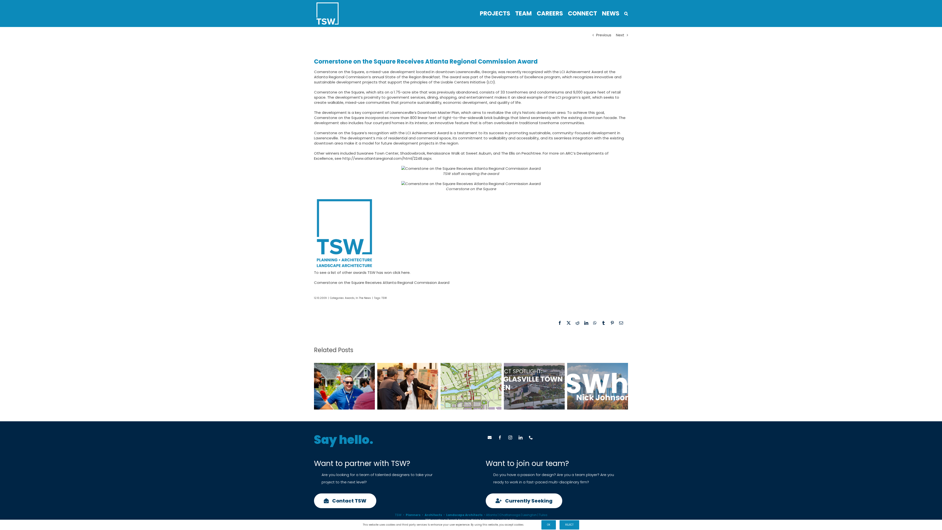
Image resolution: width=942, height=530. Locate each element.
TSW (384, 298)
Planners (413, 515)
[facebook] (500, 437)
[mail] (490, 437)
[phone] (531, 437)
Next (620, 35)
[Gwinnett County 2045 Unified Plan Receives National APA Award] (407, 386)
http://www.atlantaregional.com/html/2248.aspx (387, 158)
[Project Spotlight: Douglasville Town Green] (534, 386)
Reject (569, 525)
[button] (626, 13)
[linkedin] (520, 437)
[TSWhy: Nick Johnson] (597, 386)
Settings (530, 525)
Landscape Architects (464, 515)
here (405, 272)
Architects (433, 515)
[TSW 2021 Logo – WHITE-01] (327, 4)
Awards (349, 298)
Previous (603, 35)
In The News (363, 298)
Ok (548, 525)
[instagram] (510, 437)
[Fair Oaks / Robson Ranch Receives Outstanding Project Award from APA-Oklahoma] (471, 386)
